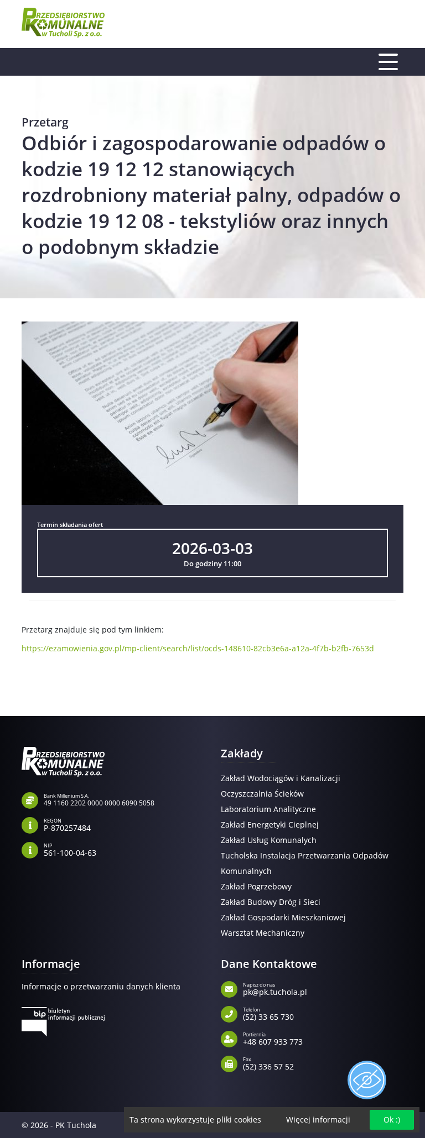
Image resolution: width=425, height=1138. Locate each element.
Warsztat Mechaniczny (262, 933)
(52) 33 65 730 (268, 1013)
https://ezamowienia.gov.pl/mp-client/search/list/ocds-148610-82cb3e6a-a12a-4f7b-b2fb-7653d (198, 648)
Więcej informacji (318, 1119)
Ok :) (391, 1119)
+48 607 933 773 (273, 1038)
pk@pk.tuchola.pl (275, 988)
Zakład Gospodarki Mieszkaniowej (283, 917)
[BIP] (63, 1021)
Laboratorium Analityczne (268, 809)
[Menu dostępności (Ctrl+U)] (367, 1080)
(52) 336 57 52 (268, 1063)
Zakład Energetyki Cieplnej (270, 824)
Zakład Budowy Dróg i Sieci (270, 902)
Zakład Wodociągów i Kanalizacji (280, 778)
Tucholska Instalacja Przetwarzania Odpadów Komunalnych (304, 863)
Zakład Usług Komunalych (269, 840)
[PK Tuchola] (63, 23)
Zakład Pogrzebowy (256, 886)
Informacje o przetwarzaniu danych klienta (101, 986)
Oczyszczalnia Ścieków (262, 793)
